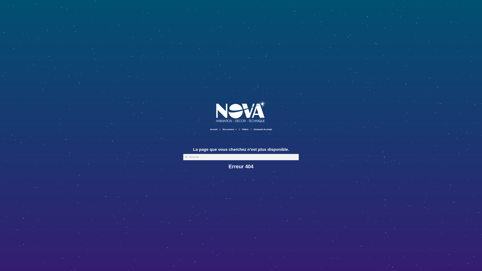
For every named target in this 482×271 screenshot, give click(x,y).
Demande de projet (263, 129)
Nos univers (228, 129)
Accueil (213, 129)
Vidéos (245, 129)
